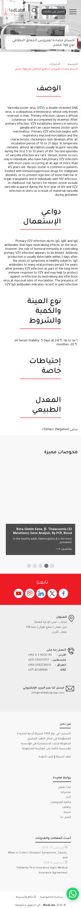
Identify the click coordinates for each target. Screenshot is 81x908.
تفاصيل (63, 549)
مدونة (67, 812)
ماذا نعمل (64, 787)
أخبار (68, 797)
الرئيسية (73, 64)
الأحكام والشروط (26, 897)
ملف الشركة (63, 756)
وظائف (66, 807)
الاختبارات (54, 64)
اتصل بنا (65, 817)
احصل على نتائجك (53, 11)
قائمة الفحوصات (60, 802)
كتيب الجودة (46, 756)
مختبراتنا (66, 792)
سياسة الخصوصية (51, 897)
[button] (52, 566)
